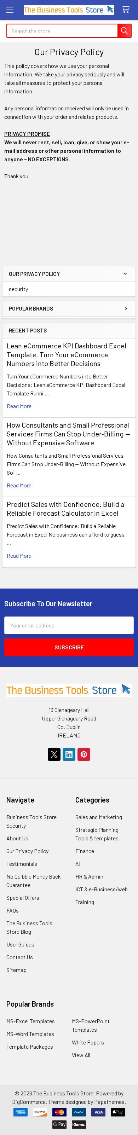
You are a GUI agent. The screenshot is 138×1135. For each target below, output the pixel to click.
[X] (54, 754)
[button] (69, 227)
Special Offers (22, 897)
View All (81, 1055)
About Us (17, 838)
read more (19, 406)
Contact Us (19, 957)
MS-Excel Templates (30, 1021)
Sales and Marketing (98, 816)
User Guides (20, 944)
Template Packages (29, 1046)
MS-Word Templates (30, 1033)
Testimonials (21, 863)
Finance (84, 850)
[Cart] (127, 10)
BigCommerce (29, 1101)
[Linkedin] (69, 754)
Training (84, 901)
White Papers (88, 1042)
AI (77, 863)
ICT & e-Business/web (101, 889)
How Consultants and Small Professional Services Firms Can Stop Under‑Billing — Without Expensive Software (68, 434)
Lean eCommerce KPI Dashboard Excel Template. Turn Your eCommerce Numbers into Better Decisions (66, 354)
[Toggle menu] (9, 9)
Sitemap (16, 969)
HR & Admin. (90, 876)
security (18, 288)
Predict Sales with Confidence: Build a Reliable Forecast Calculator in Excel (65, 508)
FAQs (12, 910)
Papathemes (109, 1101)
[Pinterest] (83, 754)
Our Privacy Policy (27, 850)
